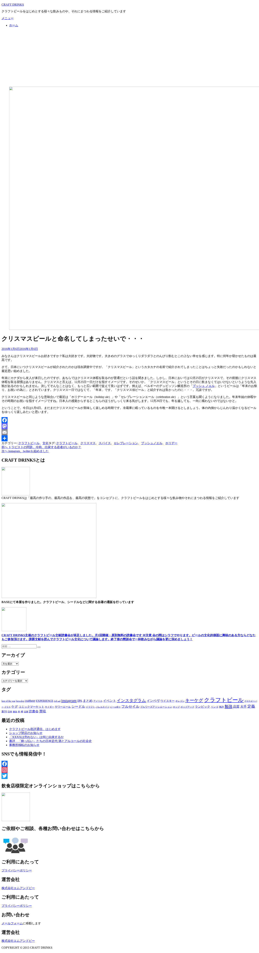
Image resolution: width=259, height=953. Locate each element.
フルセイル (130, 706)
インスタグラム (131, 700)
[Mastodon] (129, 426)
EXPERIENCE (44, 700)
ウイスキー (167, 700)
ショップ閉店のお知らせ (25, 733)
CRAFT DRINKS (13, 4)
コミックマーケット (31, 706)
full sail (57, 701)
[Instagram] (129, 770)
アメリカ (97, 701)
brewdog (20, 701)
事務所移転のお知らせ (24, 745)
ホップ (176, 707)
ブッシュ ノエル (204, 385)
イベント (109, 701)
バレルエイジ (102, 707)
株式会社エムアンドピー (18, 888)
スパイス (105, 443)
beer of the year (8, 701)
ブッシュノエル (151, 443)
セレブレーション (126, 443)
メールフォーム (12, 923)
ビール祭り (115, 707)
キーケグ (194, 700)
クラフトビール (28, 443)
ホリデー (171, 443)
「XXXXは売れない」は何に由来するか (36, 737)
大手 (243, 706)
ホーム (13, 25)
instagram (69, 700)
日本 (10, 711)
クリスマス (88, 443)
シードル (78, 706)
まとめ (88, 701)
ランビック (202, 706)
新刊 (4, 711)
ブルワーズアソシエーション (156, 706)
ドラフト (90, 707)
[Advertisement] (129, 57)
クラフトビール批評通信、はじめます (35, 729)
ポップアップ (187, 707)
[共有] (129, 438)
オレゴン (179, 701)
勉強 (228, 706)
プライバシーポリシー (17, 870)
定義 (251, 706)
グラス (7, 707)
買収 (42, 711)
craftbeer (30, 700)
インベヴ (153, 701)
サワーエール (63, 706)
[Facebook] (129, 420)
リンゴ (214, 706)
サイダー (49, 707)
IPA (79, 701)
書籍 (15, 712)
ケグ (14, 706)
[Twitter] (129, 776)
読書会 (33, 711)
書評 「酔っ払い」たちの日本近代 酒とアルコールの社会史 (50, 741)
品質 (236, 706)
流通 (26, 712)
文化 (45, 443)
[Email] (129, 432)
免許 (221, 706)
